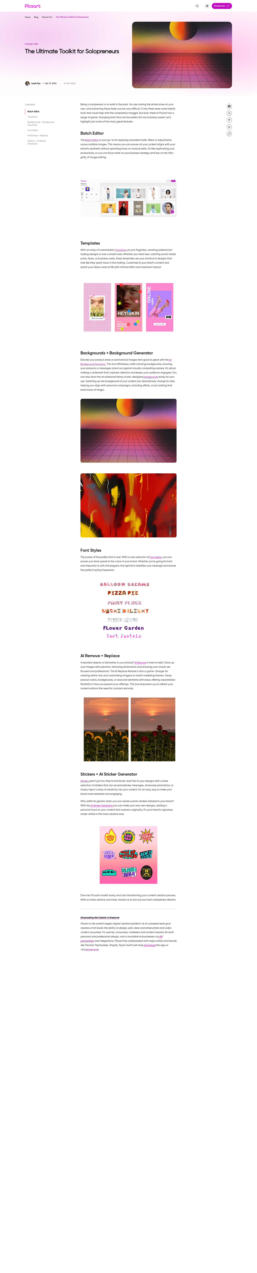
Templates (32, 117)
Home (27, 17)
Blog (36, 17)
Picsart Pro (47, 17)
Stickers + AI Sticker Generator (37, 142)
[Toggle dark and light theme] (207, 6)
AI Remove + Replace (38, 136)
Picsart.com (219, 6)
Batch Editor (33, 112)
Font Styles (33, 130)
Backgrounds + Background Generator (41, 123)
